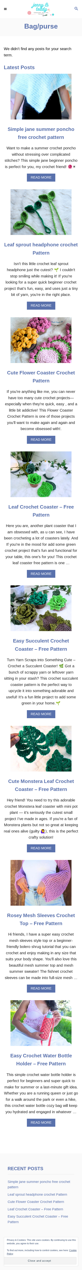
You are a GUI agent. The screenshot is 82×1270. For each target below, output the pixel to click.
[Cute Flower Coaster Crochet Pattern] (41, 342)
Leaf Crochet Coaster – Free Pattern (35, 1209)
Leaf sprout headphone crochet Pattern (37, 1194)
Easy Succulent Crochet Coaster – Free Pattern (38, 1219)
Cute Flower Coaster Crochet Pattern (36, 1202)
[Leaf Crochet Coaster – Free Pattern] (41, 476)
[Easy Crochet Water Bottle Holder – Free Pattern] (41, 1025)
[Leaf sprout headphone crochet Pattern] (41, 214)
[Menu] (5, 9)
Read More (42, 178)
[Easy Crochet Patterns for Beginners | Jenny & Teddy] (41, 9)
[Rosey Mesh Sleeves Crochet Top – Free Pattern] (41, 884)
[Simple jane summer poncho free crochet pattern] (41, 98)
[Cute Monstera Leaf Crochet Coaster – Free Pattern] (41, 750)
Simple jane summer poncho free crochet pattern (39, 1184)
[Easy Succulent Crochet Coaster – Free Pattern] (41, 610)
